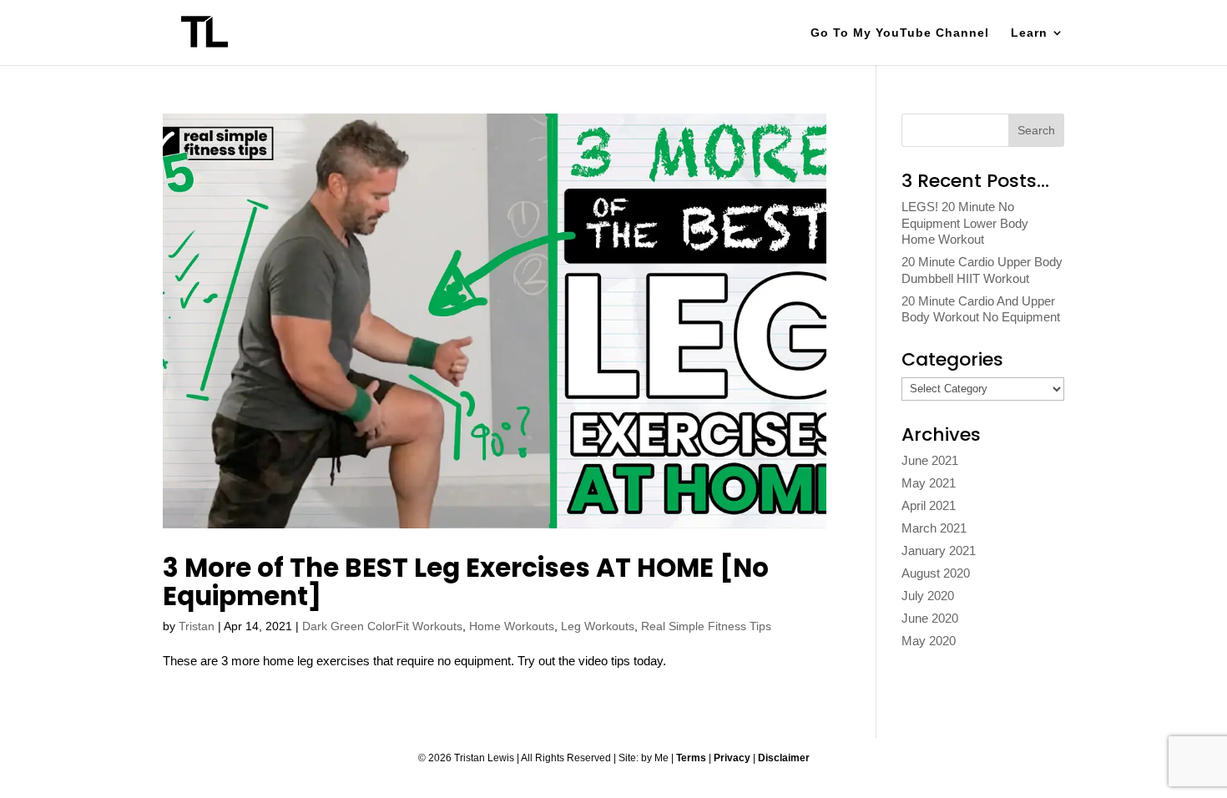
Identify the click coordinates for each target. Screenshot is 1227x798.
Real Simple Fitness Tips (706, 626)
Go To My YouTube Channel (899, 33)
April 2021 (928, 505)
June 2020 (929, 618)
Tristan (197, 626)
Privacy (732, 758)
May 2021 (928, 483)
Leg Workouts (597, 626)
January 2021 (938, 550)
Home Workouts (511, 626)
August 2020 (935, 573)
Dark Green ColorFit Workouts (382, 626)
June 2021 (929, 460)
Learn (1029, 33)
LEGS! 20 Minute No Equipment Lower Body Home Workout (964, 223)
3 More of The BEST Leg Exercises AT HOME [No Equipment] (466, 581)
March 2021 (934, 528)
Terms (691, 758)
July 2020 (927, 595)
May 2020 (928, 641)
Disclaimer (784, 758)
